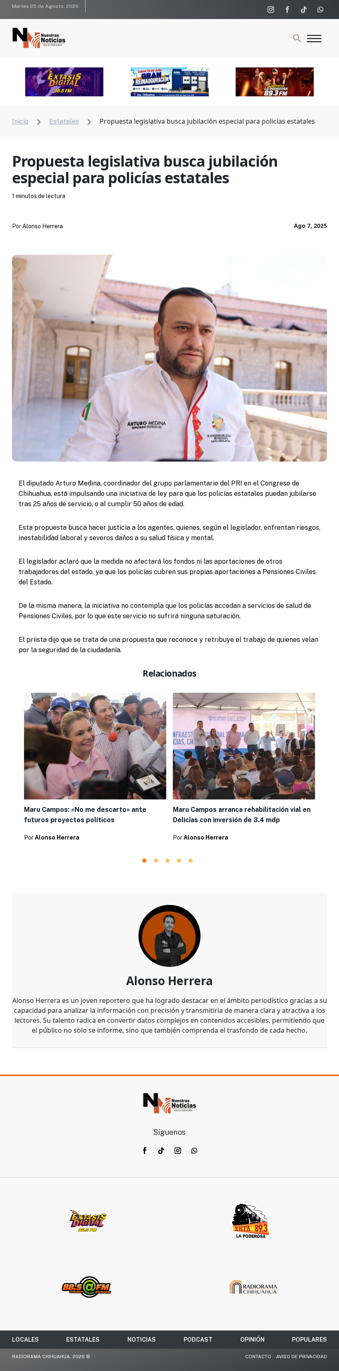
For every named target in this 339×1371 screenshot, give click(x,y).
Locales (25, 1339)
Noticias (141, 1339)
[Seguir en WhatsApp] (320, 9)
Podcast (198, 1339)
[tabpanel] (95, 769)
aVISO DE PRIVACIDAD (301, 1356)
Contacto (258, 1356)
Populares (309, 1339)
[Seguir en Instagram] (270, 9)
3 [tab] (167, 861)
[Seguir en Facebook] (287, 9)
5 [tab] (191, 861)
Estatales (83, 1339)
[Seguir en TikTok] (303, 9)
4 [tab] (179, 861)
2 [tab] (156, 861)
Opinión (252, 1339)
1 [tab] (144, 861)
